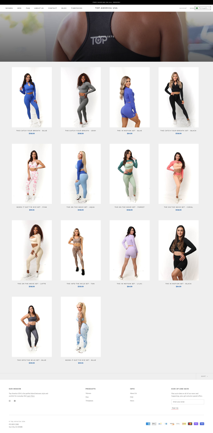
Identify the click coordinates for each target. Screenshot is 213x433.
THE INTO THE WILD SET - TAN (81, 284)
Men (19, 8)
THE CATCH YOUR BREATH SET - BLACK (178, 130)
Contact (52, 8)
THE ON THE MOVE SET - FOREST (130, 207)
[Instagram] (9, 401)
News (132, 401)
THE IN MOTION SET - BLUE (129, 130)
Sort (203, 376)
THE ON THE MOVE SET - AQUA (81, 207)
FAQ (28, 8)
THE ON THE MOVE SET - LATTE (32, 284)
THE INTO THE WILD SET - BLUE (31, 360)
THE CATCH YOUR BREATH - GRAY (80, 130)
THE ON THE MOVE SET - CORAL (178, 207)
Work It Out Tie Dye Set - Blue (80, 360)
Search (193, 8)
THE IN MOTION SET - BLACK (179, 284)
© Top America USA (17, 421)
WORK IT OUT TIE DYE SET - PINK (32, 207)
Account (183, 8)
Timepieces (89, 401)
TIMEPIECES (76, 8)
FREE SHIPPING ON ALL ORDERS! (106, 2)
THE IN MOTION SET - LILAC (129, 284)
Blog (64, 8)
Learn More (31, 396)
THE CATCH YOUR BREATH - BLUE (31, 130)
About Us (39, 8)
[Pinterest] (15, 401)
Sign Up (175, 408)
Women (9, 8)
